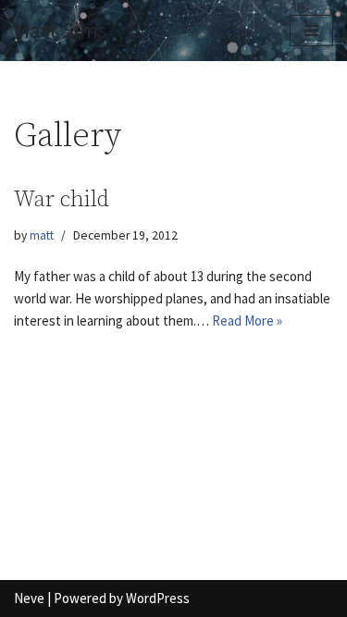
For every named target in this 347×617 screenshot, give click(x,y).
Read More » (247, 320)
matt (42, 235)
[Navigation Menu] (311, 30)
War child (61, 200)
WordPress (158, 598)
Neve (29, 598)
